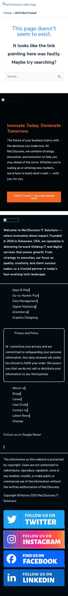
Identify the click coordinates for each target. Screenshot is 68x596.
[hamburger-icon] (59, 4)
